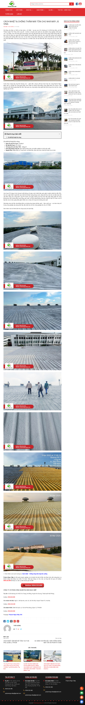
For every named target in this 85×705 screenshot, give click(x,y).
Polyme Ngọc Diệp (71, 681)
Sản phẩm (40, 10)
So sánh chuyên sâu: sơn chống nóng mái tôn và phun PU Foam (48, 641)
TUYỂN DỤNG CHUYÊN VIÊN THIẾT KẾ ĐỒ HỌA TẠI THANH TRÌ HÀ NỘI (74, 26)
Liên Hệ (19, 14)
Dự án (51, 10)
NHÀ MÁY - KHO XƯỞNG (8, 26)
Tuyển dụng (9, 14)
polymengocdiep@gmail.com (13, 693)
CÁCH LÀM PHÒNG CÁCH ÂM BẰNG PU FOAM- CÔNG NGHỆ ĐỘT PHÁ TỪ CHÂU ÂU (74, 93)
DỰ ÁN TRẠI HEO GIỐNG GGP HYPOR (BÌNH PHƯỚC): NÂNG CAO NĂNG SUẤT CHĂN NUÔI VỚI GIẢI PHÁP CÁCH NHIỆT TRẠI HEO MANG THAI (32, 667)
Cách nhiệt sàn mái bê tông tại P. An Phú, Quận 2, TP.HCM (16, 641)
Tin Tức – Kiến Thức (64, 10)
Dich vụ (28, 10)
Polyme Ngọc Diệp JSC (15, 614)
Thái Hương (17, 625)
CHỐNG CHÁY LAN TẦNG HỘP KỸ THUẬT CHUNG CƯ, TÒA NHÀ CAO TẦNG (74, 41)
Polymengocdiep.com (39, 703)
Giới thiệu (19, 10)
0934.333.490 (7, 580)
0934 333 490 (8, 689)
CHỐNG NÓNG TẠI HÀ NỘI (74, 78)
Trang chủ (8, 10)
